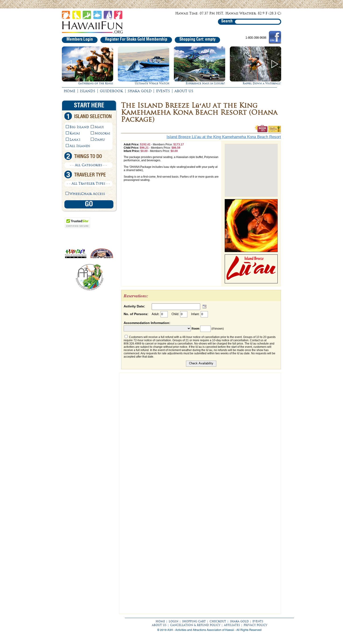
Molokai (102, 133)
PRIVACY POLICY (255, 625)
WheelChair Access (87, 194)
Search (227, 21)
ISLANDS (87, 91)
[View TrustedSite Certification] (77, 227)
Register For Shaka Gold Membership (136, 39)
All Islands (80, 146)
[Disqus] (200, 433)
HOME (69, 91)
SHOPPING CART (194, 621)
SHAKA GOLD (140, 91)
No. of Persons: (136, 314)
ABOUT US (184, 91)
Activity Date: (134, 306)
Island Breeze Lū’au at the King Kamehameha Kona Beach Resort (224, 137)
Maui (99, 127)
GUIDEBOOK (111, 91)
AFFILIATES (232, 625)
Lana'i (75, 139)
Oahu (99, 139)
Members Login (79, 39)
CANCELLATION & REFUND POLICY (195, 625)
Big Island (79, 127)
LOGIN (173, 621)
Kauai (75, 133)
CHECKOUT (218, 621)
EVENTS (163, 91)
